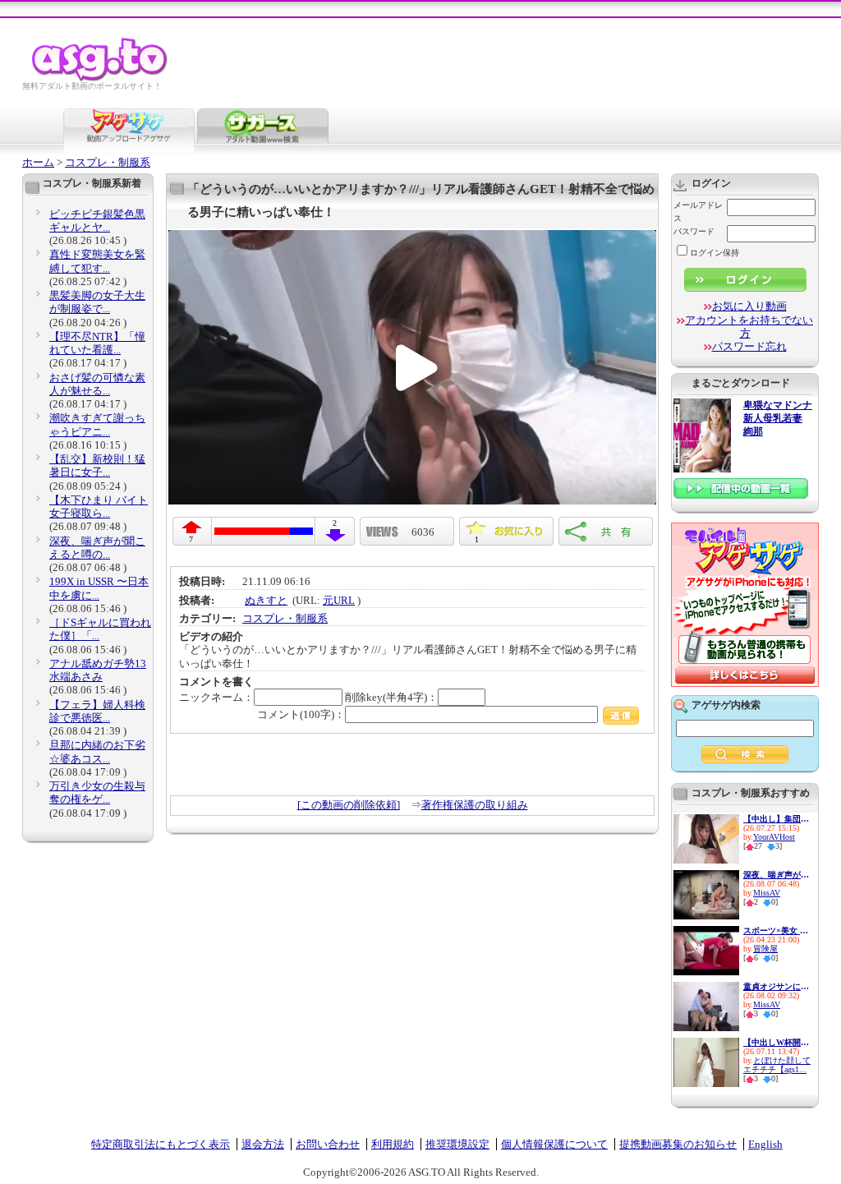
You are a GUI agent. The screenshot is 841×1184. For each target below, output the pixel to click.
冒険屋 (765, 948)
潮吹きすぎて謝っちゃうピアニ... (97, 424)
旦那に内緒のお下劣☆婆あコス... (97, 751)
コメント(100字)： (301, 714)
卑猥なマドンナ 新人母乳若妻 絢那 (777, 418)
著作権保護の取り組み (474, 805)
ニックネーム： (216, 697)
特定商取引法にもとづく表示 (160, 1144)
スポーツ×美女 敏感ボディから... (776, 930)
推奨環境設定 (457, 1144)
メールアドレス (698, 211)
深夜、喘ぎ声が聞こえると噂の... (97, 547)
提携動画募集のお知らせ (678, 1144)
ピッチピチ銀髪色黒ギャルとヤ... (97, 220)
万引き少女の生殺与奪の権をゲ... (97, 792)
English (765, 1144)
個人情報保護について (554, 1144)
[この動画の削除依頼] (348, 805)
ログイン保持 (714, 252)
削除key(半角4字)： (391, 697)
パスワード (694, 231)
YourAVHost (774, 836)
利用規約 (392, 1144)
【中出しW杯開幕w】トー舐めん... (776, 1042)
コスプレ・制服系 (107, 162)
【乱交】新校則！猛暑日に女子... (97, 465)
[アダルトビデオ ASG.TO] (100, 78)
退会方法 (262, 1144)
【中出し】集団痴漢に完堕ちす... (776, 818)
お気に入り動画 (749, 306)
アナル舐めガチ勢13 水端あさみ (97, 670)
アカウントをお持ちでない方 (749, 326)
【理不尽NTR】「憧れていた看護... (97, 343)
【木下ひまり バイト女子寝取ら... (98, 506)
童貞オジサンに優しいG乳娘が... (776, 986)
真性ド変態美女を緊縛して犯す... (97, 261)
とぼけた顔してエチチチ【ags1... (777, 1065)
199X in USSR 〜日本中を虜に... (99, 588)
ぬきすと (266, 600)
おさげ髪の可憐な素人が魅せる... (97, 384)
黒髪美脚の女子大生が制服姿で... (97, 302)
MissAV (766, 892)
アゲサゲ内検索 (726, 705)
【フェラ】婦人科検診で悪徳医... (97, 711)
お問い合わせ (328, 1144)
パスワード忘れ (749, 346)
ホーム (38, 162)
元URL (339, 600)
